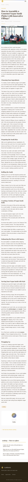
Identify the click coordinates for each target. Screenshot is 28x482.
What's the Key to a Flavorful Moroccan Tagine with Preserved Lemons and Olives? (13, 450)
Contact (13, 474)
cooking (7, 4)
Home (2, 474)
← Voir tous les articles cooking (8, 429)
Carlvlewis (7, 467)
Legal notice (8, 474)
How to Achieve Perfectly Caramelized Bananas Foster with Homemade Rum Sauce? (13, 454)
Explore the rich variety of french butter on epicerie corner (12, 445)
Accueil (2, 4)
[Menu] (25, 1)
